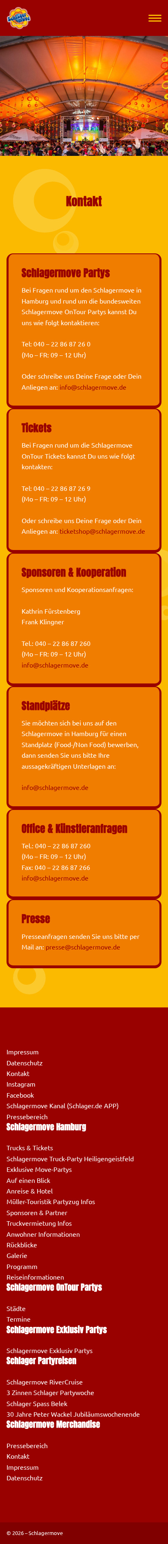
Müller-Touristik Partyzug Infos (51, 1201)
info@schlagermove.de (93, 387)
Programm (22, 1266)
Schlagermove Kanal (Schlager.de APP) (63, 1105)
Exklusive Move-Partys (39, 1169)
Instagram (21, 1084)
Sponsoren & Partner (37, 1212)
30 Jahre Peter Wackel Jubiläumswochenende (73, 1414)
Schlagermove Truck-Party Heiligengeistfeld (70, 1158)
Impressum (23, 1052)
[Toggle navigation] (154, 18)
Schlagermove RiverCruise (45, 1382)
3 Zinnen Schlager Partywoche (50, 1392)
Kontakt (18, 1073)
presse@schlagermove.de (83, 947)
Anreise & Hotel (30, 1191)
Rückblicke (22, 1245)
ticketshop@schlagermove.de (102, 531)
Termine (19, 1319)
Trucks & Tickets (30, 1147)
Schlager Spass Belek (37, 1403)
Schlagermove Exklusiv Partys (50, 1350)
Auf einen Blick (28, 1180)
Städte (16, 1308)
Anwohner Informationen (43, 1234)
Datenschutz (25, 1063)
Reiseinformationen (35, 1277)
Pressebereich (27, 1116)
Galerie (17, 1255)
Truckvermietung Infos (39, 1223)
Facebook (20, 1095)
